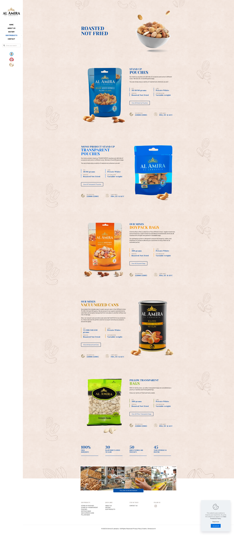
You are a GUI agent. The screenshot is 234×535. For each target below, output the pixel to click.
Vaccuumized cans (87, 513)
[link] (21, 35)
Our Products (110, 509)
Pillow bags (85, 515)
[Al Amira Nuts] (11, 11)
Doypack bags (86, 511)
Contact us (133, 505)
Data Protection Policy (218, 517)
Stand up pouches (87, 505)
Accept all (216, 526)
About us (108, 505)
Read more (215, 521)
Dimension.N (151, 528)
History (108, 507)
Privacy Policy (137, 528)
